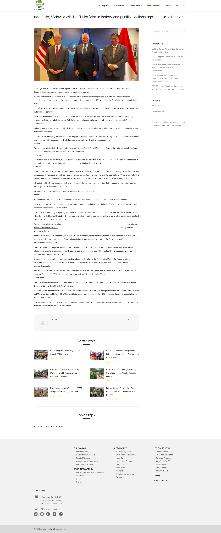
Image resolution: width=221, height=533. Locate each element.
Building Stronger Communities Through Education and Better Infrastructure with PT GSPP (121, 391)
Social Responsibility (83, 469)
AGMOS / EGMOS (163, 461)
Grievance (120, 471)
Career (157, 476)
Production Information (164, 455)
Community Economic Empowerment (90, 473)
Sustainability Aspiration (125, 474)
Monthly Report (162, 471)
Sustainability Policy (123, 452)
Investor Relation (162, 448)
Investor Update (162, 452)
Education (80, 476)
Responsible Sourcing (124, 461)
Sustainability (120, 448)
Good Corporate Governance (87, 461)
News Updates (158, 111)
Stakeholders (121, 464)
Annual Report (161, 468)
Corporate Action (162, 464)
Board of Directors (83, 458)
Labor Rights (120, 458)
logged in (46, 426)
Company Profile (82, 452)
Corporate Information (84, 464)
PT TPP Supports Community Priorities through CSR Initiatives (65, 352)
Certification (120, 468)
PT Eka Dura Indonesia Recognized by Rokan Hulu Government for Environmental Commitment (122, 354)
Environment (80, 482)
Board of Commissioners (85, 455)
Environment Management (126, 455)
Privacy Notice (160, 480)
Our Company (80, 448)
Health (78, 479)
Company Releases (163, 458)
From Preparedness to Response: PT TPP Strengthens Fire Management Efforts (66, 390)
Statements (120, 477)
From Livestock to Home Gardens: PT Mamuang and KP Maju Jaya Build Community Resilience (64, 373)
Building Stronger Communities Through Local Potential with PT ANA (169, 50)
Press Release (157, 105)
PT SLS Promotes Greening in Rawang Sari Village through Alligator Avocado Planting (121, 373)
